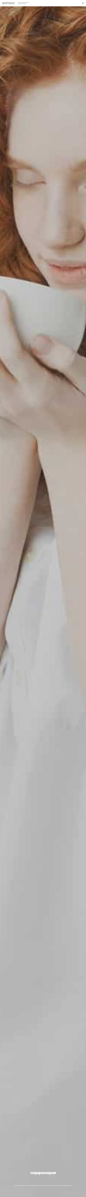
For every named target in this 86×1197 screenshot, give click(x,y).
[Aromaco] (8, 2)
